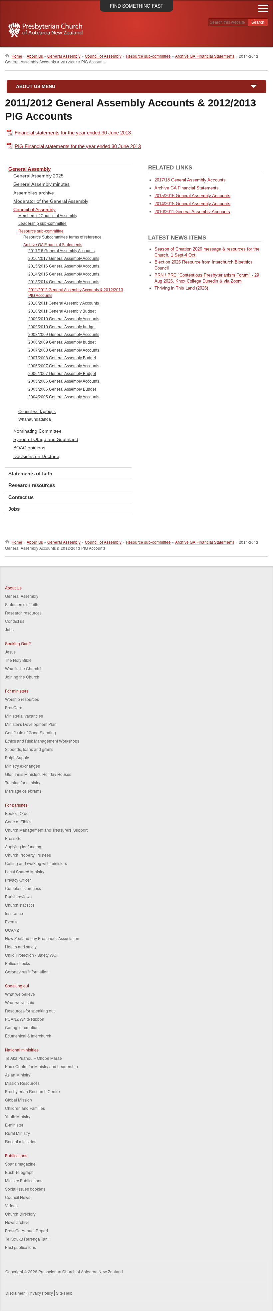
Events (11, 921)
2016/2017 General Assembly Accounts (63, 258)
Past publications (20, 1247)
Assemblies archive (33, 192)
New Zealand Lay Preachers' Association (42, 938)
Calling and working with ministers (36, 863)
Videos (11, 1205)
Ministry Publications (23, 1180)
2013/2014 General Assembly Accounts (63, 282)
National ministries (22, 1049)
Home (17, 56)
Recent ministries (20, 1141)
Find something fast (136, 5)
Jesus (10, 651)
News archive (17, 1222)
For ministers (16, 691)
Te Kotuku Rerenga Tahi (27, 1239)
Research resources (31, 485)
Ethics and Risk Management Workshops (42, 741)
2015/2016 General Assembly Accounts (63, 266)
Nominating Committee (37, 431)
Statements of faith (30, 473)
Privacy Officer (18, 880)
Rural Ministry (17, 1133)
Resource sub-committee (148, 56)
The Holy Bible (18, 660)
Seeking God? (18, 643)
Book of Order (17, 813)
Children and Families (25, 1108)
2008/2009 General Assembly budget (62, 342)
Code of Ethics (18, 821)
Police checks (17, 963)
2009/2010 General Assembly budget (62, 327)
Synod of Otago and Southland (45, 439)
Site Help (64, 1293)
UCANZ (12, 930)
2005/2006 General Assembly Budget (62, 389)
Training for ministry (22, 782)
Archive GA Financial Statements (204, 56)
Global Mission (18, 1100)
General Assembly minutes (41, 184)
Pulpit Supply (17, 757)
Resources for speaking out (30, 1010)
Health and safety (21, 946)
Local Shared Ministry (24, 871)
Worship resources (22, 699)
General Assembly (64, 56)
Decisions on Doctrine (36, 456)
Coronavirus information (27, 971)
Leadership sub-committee (42, 223)
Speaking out (17, 985)
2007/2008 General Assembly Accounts (63, 350)
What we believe (20, 994)
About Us (35, 56)
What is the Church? (23, 668)
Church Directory (20, 1214)
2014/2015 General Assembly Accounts (63, 274)
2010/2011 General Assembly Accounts (63, 303)
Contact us (21, 497)
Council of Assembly (103, 56)
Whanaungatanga (34, 419)
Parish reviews (18, 896)
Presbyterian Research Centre (32, 1091)
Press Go (13, 838)
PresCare (13, 707)
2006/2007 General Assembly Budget (62, 373)
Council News (17, 1197)
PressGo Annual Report (26, 1230)
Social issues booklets (25, 1189)
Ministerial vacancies (24, 716)
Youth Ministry (17, 1116)
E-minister (14, 1125)
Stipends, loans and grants (29, 749)
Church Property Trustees (28, 855)
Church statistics (20, 905)
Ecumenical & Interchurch (28, 1035)
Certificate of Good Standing (30, 732)
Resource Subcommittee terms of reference (62, 237)
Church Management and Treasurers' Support (46, 830)
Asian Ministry (17, 1074)
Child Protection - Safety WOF (32, 955)
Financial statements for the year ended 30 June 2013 (73, 132)
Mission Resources (22, 1083)
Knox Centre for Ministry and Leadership (41, 1066)
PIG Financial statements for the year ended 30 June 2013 (78, 146)
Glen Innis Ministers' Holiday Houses (38, 774)
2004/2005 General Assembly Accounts (63, 397)
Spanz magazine (20, 1164)
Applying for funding (23, 846)
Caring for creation (22, 1027)
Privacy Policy (40, 1293)
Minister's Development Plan (31, 724)
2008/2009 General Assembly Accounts (63, 334)
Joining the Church (22, 677)
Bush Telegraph (19, 1172)
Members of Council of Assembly (47, 215)
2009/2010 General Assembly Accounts (63, 319)
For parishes (16, 805)
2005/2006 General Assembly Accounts (63, 381)
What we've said (19, 1002)
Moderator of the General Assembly (50, 201)
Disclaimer (15, 1293)
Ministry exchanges (22, 766)
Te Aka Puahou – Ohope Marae (33, 1058)
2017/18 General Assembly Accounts (61, 251)
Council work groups (37, 411)
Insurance (14, 913)
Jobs (14, 509)
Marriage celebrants (23, 791)
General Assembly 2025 (38, 175)
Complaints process (23, 888)
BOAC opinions (29, 447)
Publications (16, 1155)
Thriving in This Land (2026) (181, 288)
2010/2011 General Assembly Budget (62, 311)
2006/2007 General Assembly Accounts (63, 366)
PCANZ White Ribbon (24, 1019)
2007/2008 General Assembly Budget (62, 358)
